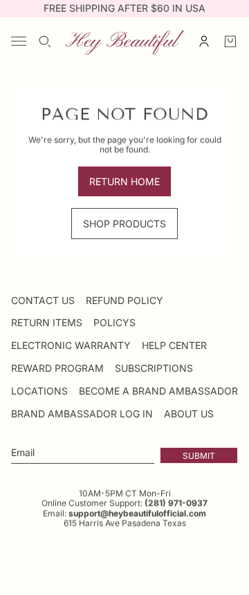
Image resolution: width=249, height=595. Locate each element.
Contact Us (43, 300)
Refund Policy (124, 300)
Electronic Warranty (71, 345)
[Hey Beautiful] (124, 41)
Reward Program (57, 368)
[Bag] (230, 41)
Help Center (174, 345)
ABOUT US (189, 413)
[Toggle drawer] (18, 41)
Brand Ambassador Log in (82, 413)
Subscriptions (154, 368)
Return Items (46, 322)
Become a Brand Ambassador (158, 391)
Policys (114, 322)
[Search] (45, 41)
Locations (39, 391)
